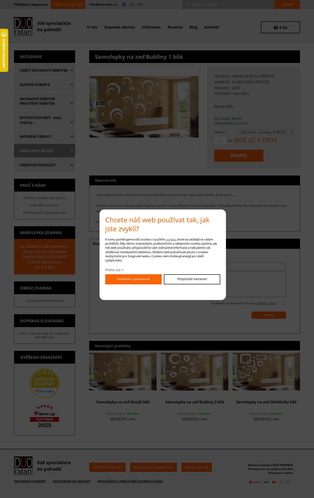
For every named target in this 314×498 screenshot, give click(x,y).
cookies (171, 239)
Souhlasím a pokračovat (133, 279)
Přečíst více (112, 270)
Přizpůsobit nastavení (192, 279)
